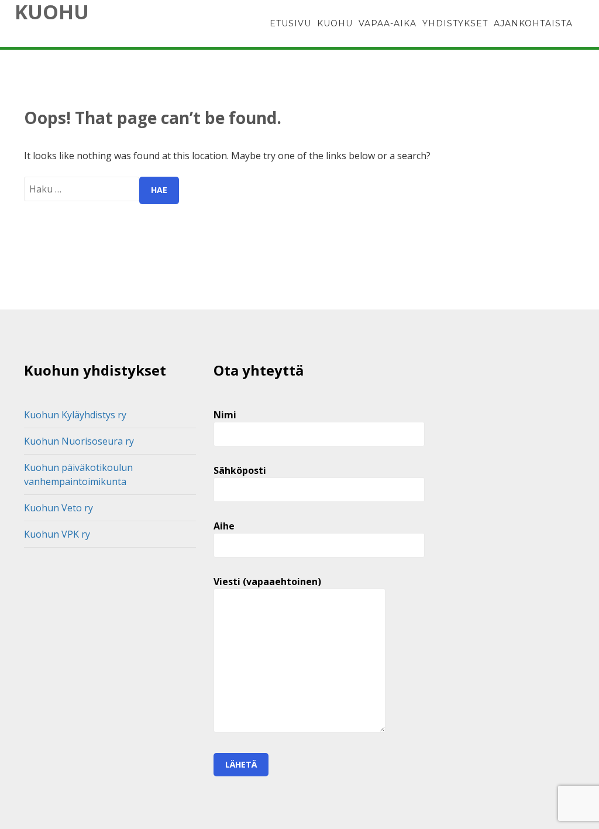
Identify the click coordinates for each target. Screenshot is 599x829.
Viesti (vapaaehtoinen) (267, 581)
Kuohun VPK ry (57, 534)
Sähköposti (240, 470)
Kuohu (52, 11)
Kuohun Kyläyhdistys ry (75, 414)
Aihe (224, 526)
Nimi (225, 414)
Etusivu (290, 23)
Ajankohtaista (533, 23)
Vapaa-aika (387, 23)
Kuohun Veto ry (58, 507)
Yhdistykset (455, 23)
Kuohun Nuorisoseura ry (79, 441)
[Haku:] (81, 189)
